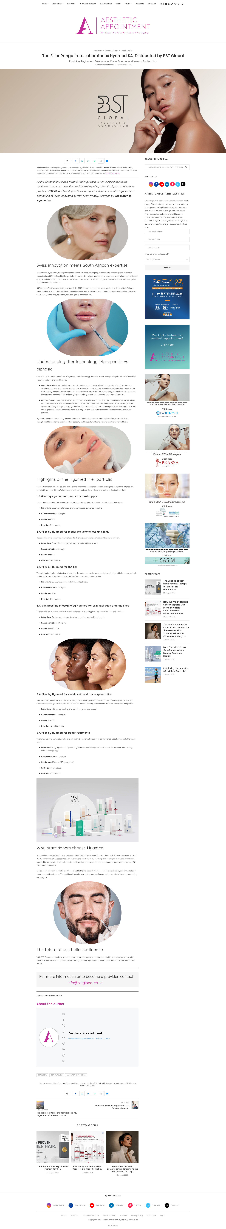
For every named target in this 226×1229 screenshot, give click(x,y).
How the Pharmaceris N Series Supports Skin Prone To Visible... (87, 1167)
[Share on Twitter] (82, 160)
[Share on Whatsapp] (94, 160)
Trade (127, 4)
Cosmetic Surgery (88, 4)
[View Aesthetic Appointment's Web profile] (63, 1055)
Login (162, 1215)
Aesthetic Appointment (105, 65)
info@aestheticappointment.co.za (81, 1038)
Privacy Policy (137, 1215)
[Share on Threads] (100, 160)
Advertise (140, 4)
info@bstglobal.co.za (85, 982)
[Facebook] (163, 4)
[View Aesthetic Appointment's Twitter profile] (63, 1026)
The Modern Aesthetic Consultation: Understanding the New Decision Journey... (122, 1169)
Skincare (71, 4)
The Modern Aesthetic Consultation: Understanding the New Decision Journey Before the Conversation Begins (176, 630)
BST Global (42, 1075)
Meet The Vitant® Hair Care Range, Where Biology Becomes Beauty (174, 651)
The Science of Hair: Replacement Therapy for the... (53, 1167)
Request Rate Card (91, 1215)
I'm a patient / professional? (157, 254)
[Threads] (178, 4)
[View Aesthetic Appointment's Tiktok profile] (63, 1031)
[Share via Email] (107, 160)
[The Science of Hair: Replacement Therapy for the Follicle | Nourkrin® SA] (52, 1147)
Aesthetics (57, 4)
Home (44, 4)
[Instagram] (161, 4)
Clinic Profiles (106, 4)
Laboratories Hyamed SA (76, 1075)
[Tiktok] (172, 4)
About (63, 1215)
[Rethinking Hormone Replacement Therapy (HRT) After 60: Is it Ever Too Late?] (153, 675)
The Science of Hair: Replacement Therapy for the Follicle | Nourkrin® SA (175, 585)
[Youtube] (166, 4)
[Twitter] (175, 4)
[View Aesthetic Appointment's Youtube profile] (63, 1037)
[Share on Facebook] (75, 160)
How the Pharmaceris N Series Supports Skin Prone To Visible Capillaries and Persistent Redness (175, 608)
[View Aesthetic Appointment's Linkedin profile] (63, 1049)
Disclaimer (151, 1215)
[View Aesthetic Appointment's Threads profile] (63, 1043)
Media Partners (109, 1215)
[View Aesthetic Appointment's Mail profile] (63, 1061)
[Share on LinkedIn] (88, 160)
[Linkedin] (169, 4)
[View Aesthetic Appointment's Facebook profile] (63, 1020)
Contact (152, 4)
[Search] (182, 4)
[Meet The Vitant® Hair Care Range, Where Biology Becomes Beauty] (153, 654)
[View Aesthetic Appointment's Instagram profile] (63, 1014)
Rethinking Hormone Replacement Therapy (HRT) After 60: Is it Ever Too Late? (176, 670)
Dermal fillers (56, 1075)
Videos (118, 4)
